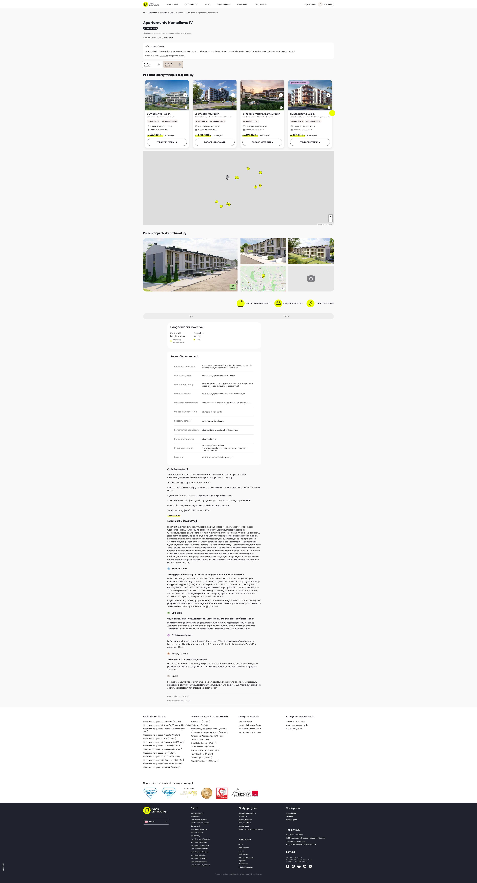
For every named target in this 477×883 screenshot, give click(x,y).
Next (332, 115)
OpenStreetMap (328, 224)
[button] (185, 95)
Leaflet (320, 224)
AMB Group (187, 33)
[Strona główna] (144, 13)
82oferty (164, 56)
